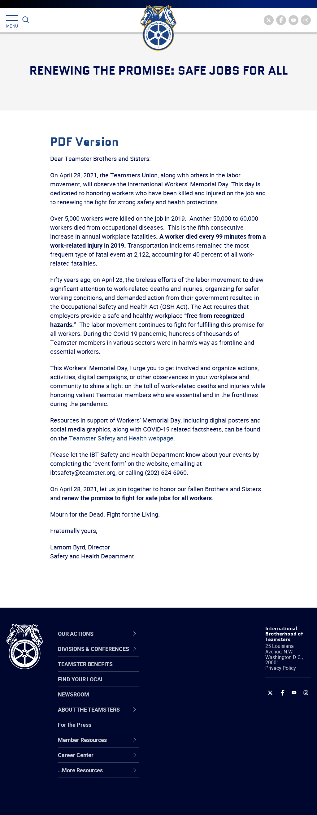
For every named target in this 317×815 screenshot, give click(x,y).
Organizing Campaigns (188, 655)
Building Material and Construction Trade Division (186, 699)
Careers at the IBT (182, 669)
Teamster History (181, 684)
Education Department (188, 669)
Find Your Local (81, 679)
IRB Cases (172, 729)
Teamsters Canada (184, 699)
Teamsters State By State (192, 655)
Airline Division (178, 655)
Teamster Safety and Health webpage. (122, 438)
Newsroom (73, 694)
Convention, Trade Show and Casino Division (190, 729)
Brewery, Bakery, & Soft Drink (189, 684)
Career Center (181, 633)
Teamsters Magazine (186, 669)
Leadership (174, 669)
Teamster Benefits (85, 664)
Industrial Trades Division (191, 803)
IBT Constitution (180, 714)
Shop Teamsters (180, 684)
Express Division (180, 744)
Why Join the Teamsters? (191, 655)
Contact (170, 655)
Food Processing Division (191, 759)
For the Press (74, 724)
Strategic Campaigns (186, 669)
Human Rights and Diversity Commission (187, 788)
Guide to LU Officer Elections (183, 729)
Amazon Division (181, 669)
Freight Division (179, 773)
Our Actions (178, 633)
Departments (176, 699)
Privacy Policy (280, 668)
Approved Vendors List (188, 714)
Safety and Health (182, 684)
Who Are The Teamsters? (191, 655)
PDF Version (84, 142)
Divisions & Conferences (179, 633)
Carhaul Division (180, 714)
